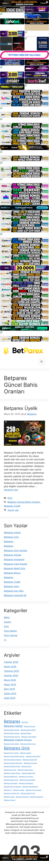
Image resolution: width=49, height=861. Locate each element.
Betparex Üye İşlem (22, 797)
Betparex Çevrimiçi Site (12, 793)
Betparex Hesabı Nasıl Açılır (13, 763)
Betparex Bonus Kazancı (12, 737)
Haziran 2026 (11, 662)
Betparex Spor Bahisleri (30, 786)
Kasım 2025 (10, 666)
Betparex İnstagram (14, 559)
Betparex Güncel (25, 753)
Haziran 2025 (11, 675)
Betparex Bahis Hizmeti (11, 730)
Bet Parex (25, 722)
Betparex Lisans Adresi (25, 770)
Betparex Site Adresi (11, 783)
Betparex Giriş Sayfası (15, 550)
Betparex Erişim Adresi (11, 744)
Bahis (7, 617)
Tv (5, 640)
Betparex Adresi (12, 532)
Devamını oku (11, 489)
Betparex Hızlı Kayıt (30, 763)
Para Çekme (10, 631)
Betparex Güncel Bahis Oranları (23, 502)
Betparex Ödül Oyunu (28, 793)
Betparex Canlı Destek (15, 564)
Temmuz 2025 (11, 671)
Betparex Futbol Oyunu (28, 744)
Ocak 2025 (9, 698)
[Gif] (24, 147)
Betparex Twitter (18, 790)
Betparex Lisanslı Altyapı (12, 773)
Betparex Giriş (11, 537)
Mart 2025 (9, 689)
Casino (7, 622)
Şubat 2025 (10, 693)
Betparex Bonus (12, 573)
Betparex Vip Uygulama (33, 790)
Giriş (9, 498)
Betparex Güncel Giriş (33, 756)
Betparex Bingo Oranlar (11, 733)
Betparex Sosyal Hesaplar (12, 786)
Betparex (8, 541)
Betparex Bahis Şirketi (28, 730)
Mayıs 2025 (10, 680)
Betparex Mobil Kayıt (11, 776)
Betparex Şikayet (9, 800)
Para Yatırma (10, 635)
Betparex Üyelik (21, 408)
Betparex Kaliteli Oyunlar (12, 766)
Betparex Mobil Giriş (14, 568)
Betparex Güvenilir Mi (15, 595)
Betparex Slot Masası (26, 783)
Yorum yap (13, 510)
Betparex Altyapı (12, 555)
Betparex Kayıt (11, 586)
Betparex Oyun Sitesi (26, 776)
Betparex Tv (8, 790)
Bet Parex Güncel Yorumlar (12, 760)
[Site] (24, 92)
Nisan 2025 (10, 684)
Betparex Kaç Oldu (14, 591)
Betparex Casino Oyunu (18, 739)
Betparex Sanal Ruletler (27, 780)
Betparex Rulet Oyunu (11, 780)
